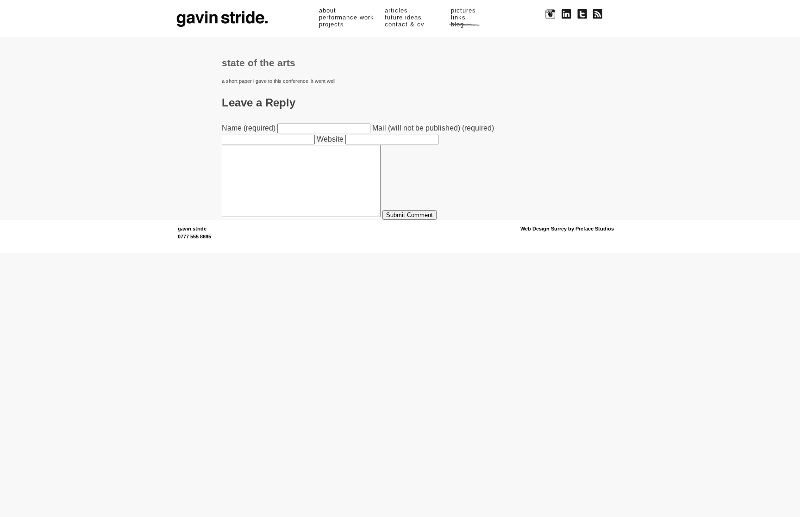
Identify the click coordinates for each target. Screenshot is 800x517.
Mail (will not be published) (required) (433, 128)
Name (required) (248, 128)
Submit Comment (409, 215)
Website (330, 139)
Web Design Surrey (543, 228)
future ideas (403, 17)
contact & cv (405, 24)
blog (457, 24)
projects (331, 24)
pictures (463, 10)
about (327, 10)
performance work (346, 17)
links (458, 17)
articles (396, 10)
